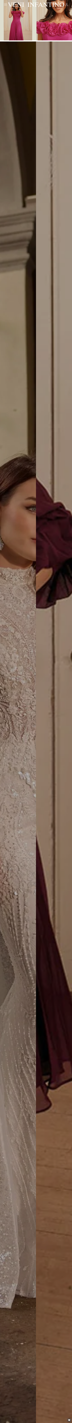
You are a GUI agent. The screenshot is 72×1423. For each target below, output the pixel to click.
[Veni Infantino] (36, 5)
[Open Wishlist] (69, 1420)
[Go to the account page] (66, 4)
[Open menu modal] (5, 4)
